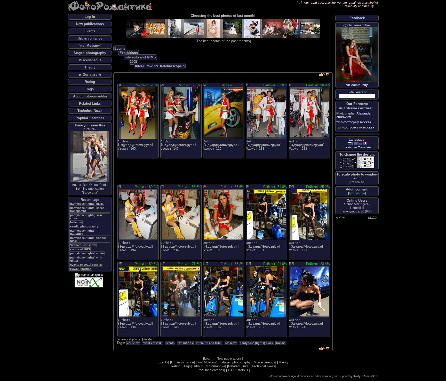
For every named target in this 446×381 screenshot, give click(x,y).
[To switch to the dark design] (348, 162)
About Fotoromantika (90, 96)
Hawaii (74, 268)
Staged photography (90, 53)
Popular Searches (90, 118)
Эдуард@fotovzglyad (136, 145)
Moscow (231, 343)
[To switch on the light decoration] (365, 162)
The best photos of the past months (223, 41)
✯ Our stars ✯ (90, 75)
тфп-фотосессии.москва (355, 127)
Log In (90, 17)
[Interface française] (365, 143)
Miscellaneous (89, 60)
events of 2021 (80, 264)
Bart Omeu (90, 185)
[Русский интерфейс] (350, 143)
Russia (280, 343)
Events (89, 31)
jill (361, 208)
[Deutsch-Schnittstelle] (360, 143)
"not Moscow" (90, 46)
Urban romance (90, 38)
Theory (89, 67)
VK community (357, 85)
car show (89, 245)
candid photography (84, 226)
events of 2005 (152, 343)
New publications (90, 24)
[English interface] (355, 143)
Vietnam (75, 245)
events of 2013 (80, 249)
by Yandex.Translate (357, 147)
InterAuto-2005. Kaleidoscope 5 (160, 66)
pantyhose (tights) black (86, 203)
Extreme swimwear (358, 108)
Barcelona (90, 192)
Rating (90, 82)
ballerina (76, 222)
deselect (148, 339)
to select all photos (129, 339)
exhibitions (185, 343)
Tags (90, 89)
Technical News (89, 111)
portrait (86, 268)
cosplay (97, 264)
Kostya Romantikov (365, 376)
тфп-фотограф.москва (353, 122)
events (169, 343)
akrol (354, 208)
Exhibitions (129, 53)
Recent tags (90, 200)
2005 (133, 62)
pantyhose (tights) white (87, 253)
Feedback (357, 18)
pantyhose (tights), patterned (83, 232)
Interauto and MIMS (140, 57)
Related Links (90, 103)
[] (357, 182)
